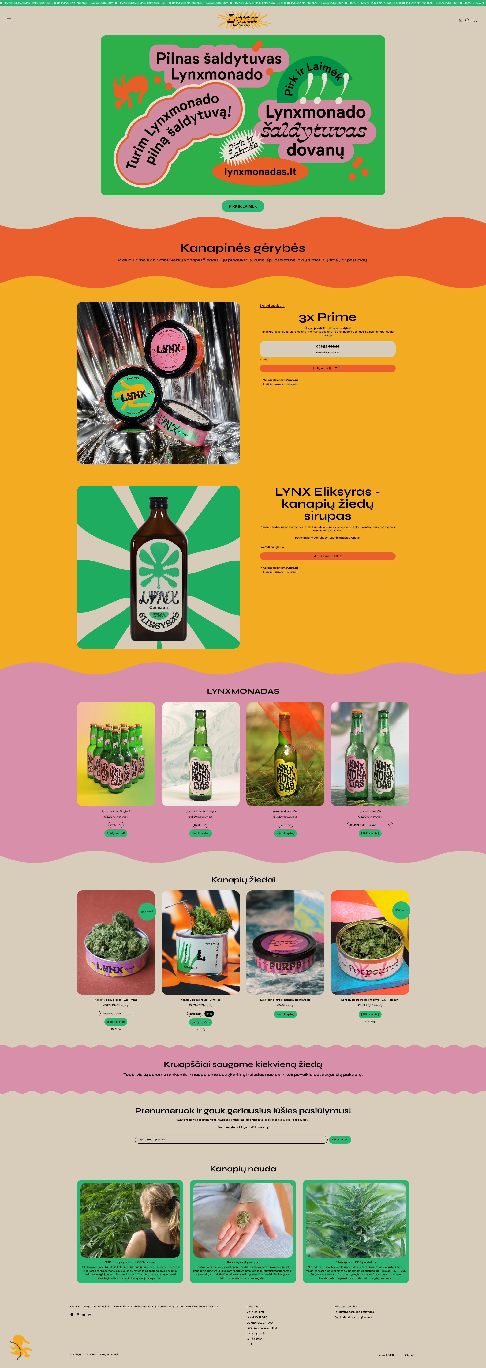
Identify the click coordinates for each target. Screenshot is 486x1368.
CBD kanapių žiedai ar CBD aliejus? (130, 1262)
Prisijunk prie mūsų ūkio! (261, 1328)
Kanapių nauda (255, 1333)
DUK (249, 1344)
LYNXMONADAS (256, 1317)
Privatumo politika (345, 1306)
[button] (467, 20)
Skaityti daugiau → (272, 305)
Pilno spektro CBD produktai (355, 1262)
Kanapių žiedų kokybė (243, 1262)
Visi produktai (255, 1311)
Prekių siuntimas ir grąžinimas (353, 1317)
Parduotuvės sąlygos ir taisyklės (354, 1311)
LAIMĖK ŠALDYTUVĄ (259, 1322)
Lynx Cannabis (87, 1354)
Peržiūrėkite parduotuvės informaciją (280, 384)
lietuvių (409, 1355)
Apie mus (252, 1306)
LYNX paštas (254, 1338)
